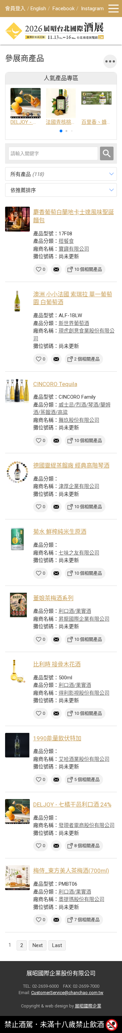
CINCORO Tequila (55, 384)
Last (57, 945)
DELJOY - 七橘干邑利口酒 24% (72, 804)
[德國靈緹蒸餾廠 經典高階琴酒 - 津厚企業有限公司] (17, 472)
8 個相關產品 (87, 845)
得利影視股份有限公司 (84, 693)
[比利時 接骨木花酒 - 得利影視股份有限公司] (17, 671)
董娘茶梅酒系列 (53, 598)
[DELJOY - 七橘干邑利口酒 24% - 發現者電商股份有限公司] (17, 811)
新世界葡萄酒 (74, 323)
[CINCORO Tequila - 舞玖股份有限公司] (17, 391)
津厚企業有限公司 (79, 486)
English (38, 8)
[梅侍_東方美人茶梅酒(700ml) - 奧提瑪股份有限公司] (17, 877)
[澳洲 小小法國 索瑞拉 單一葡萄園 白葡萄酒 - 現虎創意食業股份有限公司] (17, 301)
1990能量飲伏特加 (57, 738)
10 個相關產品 (88, 269)
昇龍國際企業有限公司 (84, 619)
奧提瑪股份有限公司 (81, 899)
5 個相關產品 (87, 779)
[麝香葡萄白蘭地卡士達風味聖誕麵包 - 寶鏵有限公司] (17, 219)
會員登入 (15, 8)
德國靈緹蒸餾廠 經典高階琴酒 (71, 465)
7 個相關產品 (87, 919)
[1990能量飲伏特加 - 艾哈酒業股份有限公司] (17, 745)
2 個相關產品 (87, 358)
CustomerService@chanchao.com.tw (67, 992)
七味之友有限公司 (79, 553)
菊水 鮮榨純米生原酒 (59, 531)
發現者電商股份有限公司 (87, 825)
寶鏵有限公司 (74, 249)
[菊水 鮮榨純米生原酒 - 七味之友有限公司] (17, 538)
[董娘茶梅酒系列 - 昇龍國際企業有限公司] (17, 605)
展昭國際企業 (88, 1005)
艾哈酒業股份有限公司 (84, 759)
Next (38, 945)
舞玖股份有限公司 (79, 420)
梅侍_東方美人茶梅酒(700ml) (71, 870)
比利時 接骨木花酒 (57, 664)
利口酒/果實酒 (75, 611)
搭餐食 (66, 241)
